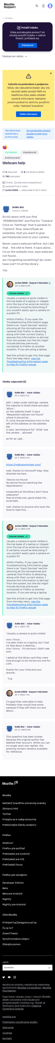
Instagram (14, 977)
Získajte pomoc (11, 944)
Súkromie (8, 1027)
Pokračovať (27, 45)
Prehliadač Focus (12, 864)
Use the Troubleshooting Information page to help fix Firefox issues (27, 361)
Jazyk (5, 962)
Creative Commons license (21, 1007)
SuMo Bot (18, 207)
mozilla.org (9, 1016)
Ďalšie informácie (28, 114)
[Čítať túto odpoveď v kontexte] (49, 283)
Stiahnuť (7, 843)
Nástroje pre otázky (12, 56)
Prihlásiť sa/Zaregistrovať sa (19, 922)
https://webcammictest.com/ (23, 464)
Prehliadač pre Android (15, 853)
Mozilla (10, 783)
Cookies (7, 1033)
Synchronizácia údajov (15, 938)
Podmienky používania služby (20, 1022)
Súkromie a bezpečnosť (29, 182)
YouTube (9, 977)
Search (37, 5)
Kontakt (7, 1038)
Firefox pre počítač (13, 848)
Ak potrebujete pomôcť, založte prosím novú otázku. (38, 133)
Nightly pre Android (14, 904)
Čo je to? (7, 928)
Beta (5, 888)
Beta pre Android (12, 893)
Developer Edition (13, 882)
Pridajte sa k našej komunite (19, 819)
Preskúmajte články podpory (19, 824)
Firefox (9, 18)
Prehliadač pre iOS (13, 859)
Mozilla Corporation (29, 987)
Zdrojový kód (10, 808)
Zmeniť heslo (10, 933)
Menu (43, 5)
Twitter (6, 814)
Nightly (6, 899)
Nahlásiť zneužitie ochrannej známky (24, 803)
